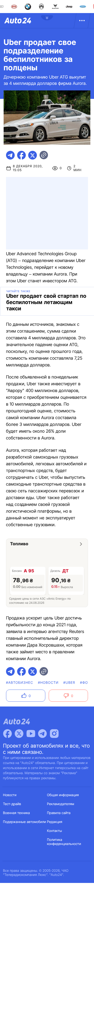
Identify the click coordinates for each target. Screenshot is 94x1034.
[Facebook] (7, 733)
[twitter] (32, 155)
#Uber (69, 683)
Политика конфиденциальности (64, 842)
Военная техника (16, 813)
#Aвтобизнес (19, 683)
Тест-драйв (12, 804)
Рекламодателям (60, 804)
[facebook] (21, 155)
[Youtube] (31, 733)
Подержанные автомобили (24, 822)
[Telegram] (42, 733)
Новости (10, 795)
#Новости (48, 683)
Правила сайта (59, 813)
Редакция (54, 822)
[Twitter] (19, 733)
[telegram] (10, 155)
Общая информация (63, 795)
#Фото (86, 683)
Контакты (54, 831)
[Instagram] (54, 733)
